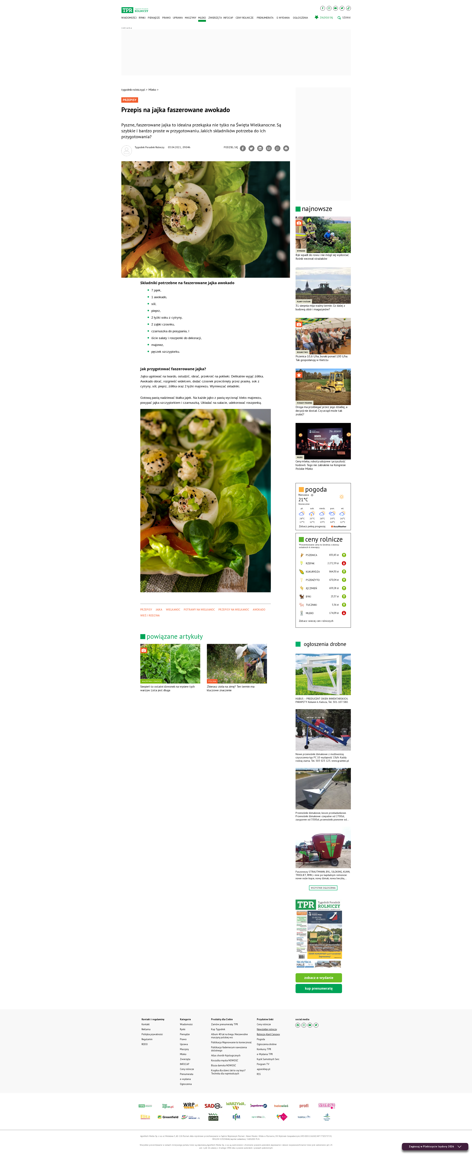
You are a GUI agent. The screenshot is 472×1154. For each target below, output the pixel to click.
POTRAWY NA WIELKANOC (199, 609)
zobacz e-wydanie (318, 977)
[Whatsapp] (277, 148)
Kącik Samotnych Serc (268, 1059)
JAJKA (159, 609)
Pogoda (261, 1039)
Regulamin (147, 1039)
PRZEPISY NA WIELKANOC (233, 609)
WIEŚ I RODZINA (150, 615)
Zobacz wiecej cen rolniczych (316, 621)
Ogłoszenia (300, 17)
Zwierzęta (214, 17)
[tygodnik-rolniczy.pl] (134, 8)
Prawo (166, 17)
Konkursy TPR (264, 1049)
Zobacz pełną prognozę (312, 526)
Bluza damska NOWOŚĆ (223, 1065)
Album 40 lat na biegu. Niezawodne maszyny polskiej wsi (229, 1036)
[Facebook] (322, 8)
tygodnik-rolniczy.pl (133, 89)
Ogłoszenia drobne (267, 1044)
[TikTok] (348, 8)
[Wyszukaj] (344, 18)
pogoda (316, 489)
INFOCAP (228, 17)
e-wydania (283, 17)
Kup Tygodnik (218, 1029)
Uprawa (178, 17)
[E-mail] (269, 148)
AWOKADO (259, 609)
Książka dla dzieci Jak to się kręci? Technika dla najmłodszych (228, 1072)
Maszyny (190, 17)
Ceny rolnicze (245, 17)
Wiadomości (129, 17)
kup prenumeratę (319, 988)
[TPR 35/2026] (319, 934)
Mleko (202, 17)
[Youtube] (335, 8)
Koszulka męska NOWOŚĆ (224, 1060)
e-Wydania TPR (265, 1054)
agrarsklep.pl (263, 1069)
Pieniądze (154, 17)
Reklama (146, 1029)
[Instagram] (329, 8)
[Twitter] (342, 8)
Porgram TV (263, 1064)
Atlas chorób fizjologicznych (225, 1055)
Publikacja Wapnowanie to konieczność (231, 1042)
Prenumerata (265, 17)
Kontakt (146, 1024)
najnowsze (317, 208)
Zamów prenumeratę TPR (224, 1024)
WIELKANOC (173, 609)
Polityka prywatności (152, 1034)
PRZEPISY (146, 609)
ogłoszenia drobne (325, 643)
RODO (145, 1044)
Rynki (142, 17)
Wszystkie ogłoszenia (323, 887)
